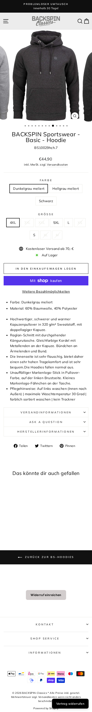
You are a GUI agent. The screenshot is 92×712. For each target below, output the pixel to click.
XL (46, 235)
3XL (27, 222)
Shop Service (44, 638)
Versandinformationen (46, 412)
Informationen (45, 652)
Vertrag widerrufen (70, 704)
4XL (13, 222)
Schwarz (46, 201)
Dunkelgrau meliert (28, 188)
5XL (56, 222)
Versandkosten (57, 164)
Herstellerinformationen (46, 431)
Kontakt (45, 624)
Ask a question (46, 422)
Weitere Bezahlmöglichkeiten (46, 291)
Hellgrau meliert (65, 188)
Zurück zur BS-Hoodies (49, 557)
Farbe (46, 180)
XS (80, 222)
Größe (46, 214)
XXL (42, 222)
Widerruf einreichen (46, 595)
